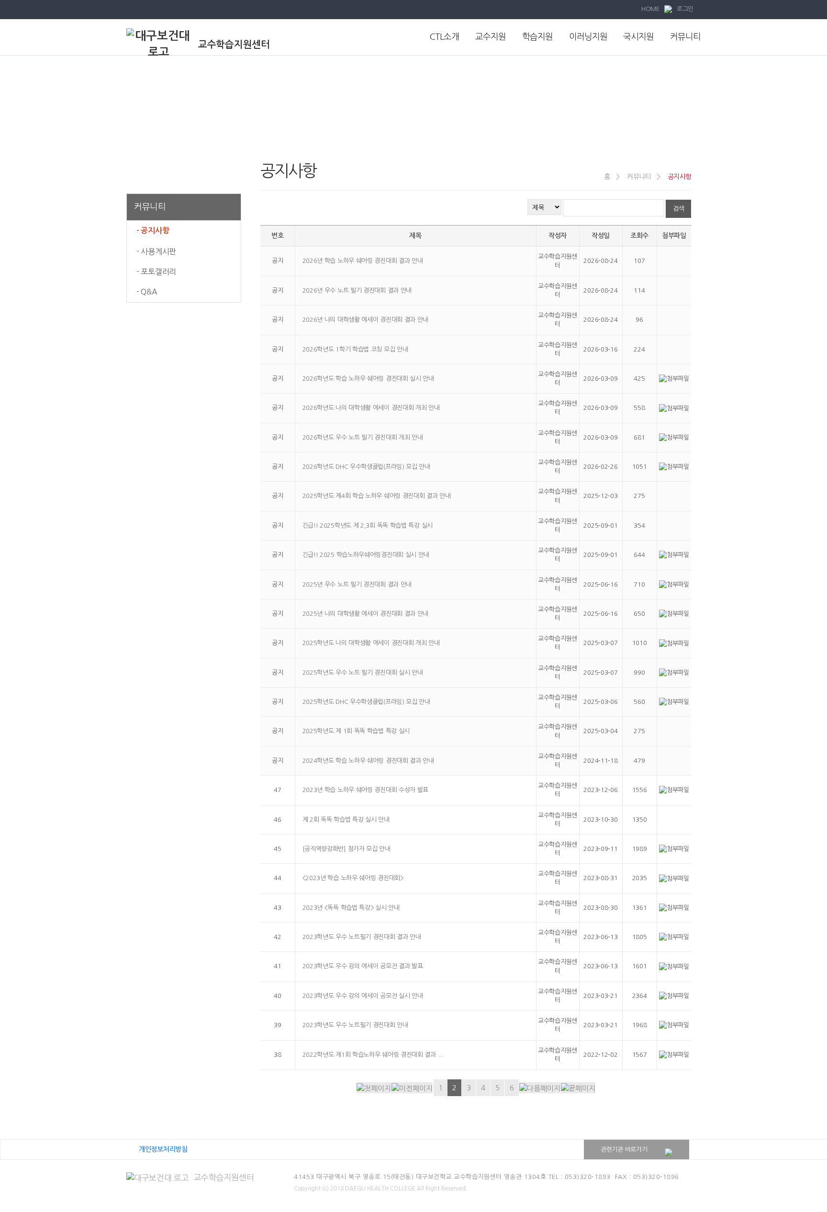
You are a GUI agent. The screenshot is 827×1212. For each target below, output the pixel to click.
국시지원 (638, 37)
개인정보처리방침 (163, 1149)
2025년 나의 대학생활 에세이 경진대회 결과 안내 (365, 614)
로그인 (685, 9)
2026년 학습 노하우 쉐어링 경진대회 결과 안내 (362, 261)
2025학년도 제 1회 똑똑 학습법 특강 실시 (356, 731)
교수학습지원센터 (224, 1177)
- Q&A (146, 291)
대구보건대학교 (220, 1149)
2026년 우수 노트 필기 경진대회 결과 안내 (357, 290)
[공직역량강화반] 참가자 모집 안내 (346, 849)
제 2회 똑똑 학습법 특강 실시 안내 (346, 819)
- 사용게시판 (156, 251)
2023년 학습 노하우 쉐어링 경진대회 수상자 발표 (365, 790)
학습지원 (537, 37)
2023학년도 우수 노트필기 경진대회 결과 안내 (361, 937)
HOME (650, 9)
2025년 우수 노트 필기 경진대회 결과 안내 (357, 584)
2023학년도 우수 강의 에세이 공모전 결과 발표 (362, 966)
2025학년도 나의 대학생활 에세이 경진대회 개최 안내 (371, 643)
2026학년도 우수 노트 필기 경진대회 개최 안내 (362, 437)
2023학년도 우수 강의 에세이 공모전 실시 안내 (362, 996)
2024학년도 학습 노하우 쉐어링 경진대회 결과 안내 (368, 761)
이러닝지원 (588, 37)
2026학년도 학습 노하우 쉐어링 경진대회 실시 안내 (368, 378)
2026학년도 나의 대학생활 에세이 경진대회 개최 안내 (371, 408)
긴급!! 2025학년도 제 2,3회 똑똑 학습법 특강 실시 (367, 525)
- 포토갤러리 (156, 271)
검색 (678, 208)
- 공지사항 (152, 230)
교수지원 (490, 37)
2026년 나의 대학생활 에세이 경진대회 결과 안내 (365, 320)
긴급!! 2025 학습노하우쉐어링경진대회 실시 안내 (366, 555)
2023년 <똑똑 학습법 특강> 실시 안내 (351, 908)
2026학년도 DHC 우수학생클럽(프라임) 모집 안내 (366, 467)
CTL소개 (444, 37)
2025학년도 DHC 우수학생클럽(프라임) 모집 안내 (366, 702)
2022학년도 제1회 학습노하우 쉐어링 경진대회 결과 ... (372, 1055)
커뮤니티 (685, 37)
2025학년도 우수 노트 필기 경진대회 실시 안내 (362, 672)
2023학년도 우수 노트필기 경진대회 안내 (355, 1025)
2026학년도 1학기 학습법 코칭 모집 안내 (355, 349)
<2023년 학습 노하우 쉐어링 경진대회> (352, 878)
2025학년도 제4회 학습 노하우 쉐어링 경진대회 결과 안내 (376, 496)
